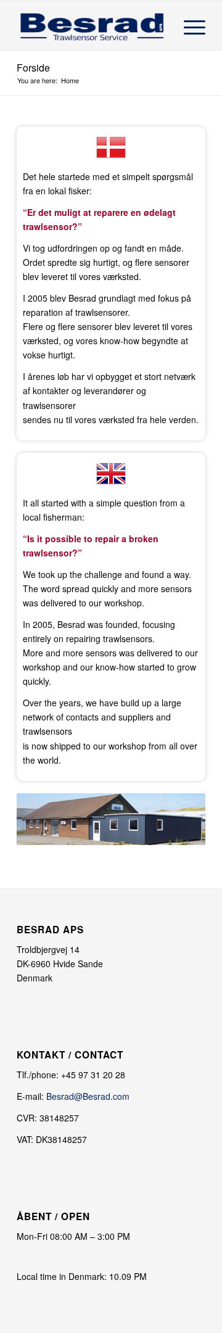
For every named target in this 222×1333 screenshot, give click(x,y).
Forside (33, 67)
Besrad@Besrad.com (88, 1096)
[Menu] (188, 25)
